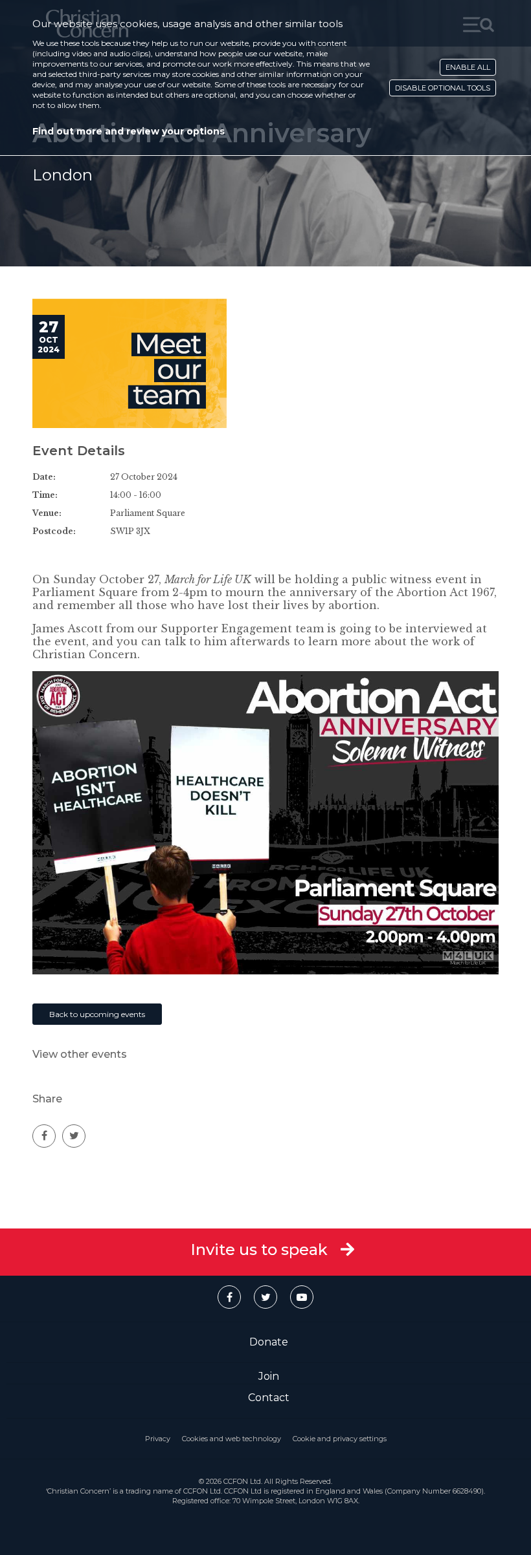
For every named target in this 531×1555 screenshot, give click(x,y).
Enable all (468, 67)
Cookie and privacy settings (340, 1438)
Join (268, 1376)
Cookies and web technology (231, 1438)
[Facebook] (229, 1297)
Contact (268, 1397)
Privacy (157, 1438)
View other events (79, 1054)
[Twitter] (265, 1297)
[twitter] (73, 1136)
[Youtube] (301, 1297)
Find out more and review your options (128, 131)
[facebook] (44, 1136)
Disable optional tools (442, 87)
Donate (268, 1342)
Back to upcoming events (97, 1014)
